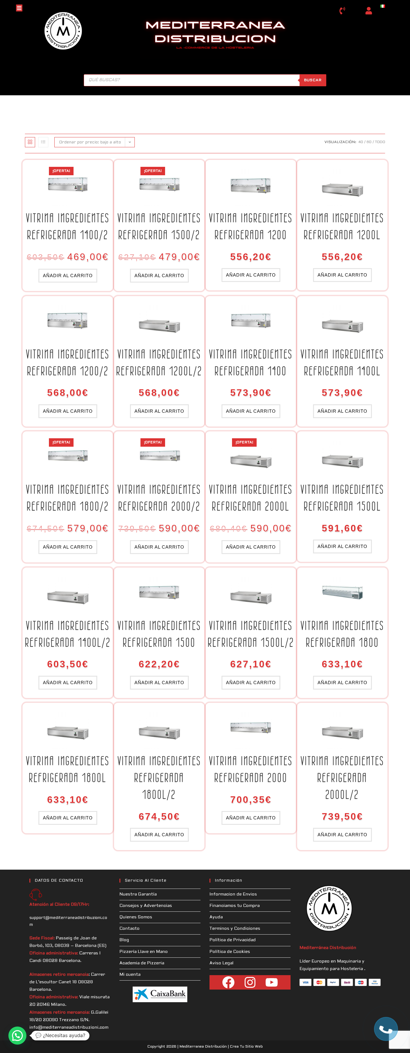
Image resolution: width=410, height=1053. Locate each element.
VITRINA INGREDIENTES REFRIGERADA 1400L (342, 362)
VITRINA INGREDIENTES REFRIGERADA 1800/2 (68, 498)
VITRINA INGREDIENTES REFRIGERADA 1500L (342, 498)
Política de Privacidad (233, 940)
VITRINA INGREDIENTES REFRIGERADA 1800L (68, 769)
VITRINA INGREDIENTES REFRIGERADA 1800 (342, 634)
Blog (124, 940)
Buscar (313, 80)
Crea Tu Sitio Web (246, 1046)
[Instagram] (250, 982)
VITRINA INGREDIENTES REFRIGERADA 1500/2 (159, 226)
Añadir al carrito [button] (68, 275)
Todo (380, 142)
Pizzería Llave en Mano (143, 951)
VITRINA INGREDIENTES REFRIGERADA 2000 (251, 769)
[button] (17, 1036)
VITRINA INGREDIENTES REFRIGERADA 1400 (251, 362)
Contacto (129, 928)
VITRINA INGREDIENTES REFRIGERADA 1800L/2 (159, 777)
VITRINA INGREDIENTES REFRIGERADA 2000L (251, 498)
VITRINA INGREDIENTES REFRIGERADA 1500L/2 (251, 634)
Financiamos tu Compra (235, 905)
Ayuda (216, 917)
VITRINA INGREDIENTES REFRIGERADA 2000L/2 (342, 777)
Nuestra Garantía (138, 894)
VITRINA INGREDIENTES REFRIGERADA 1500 (159, 634)
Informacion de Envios (233, 894)
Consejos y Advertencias (145, 905)
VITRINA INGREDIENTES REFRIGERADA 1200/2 (68, 362)
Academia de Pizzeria (141, 963)
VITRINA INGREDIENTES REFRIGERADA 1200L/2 (159, 362)
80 (369, 142)
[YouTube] (271, 982)
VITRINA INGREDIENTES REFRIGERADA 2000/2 (159, 498)
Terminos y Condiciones (235, 928)
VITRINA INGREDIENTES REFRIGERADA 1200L (342, 226)
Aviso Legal (222, 963)
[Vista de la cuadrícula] (30, 142)
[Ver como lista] (43, 142)
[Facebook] (228, 982)
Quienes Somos (135, 917)
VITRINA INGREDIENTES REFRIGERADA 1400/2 (68, 226)
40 (360, 142)
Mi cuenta (129, 974)
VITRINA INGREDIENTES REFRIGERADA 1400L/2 (68, 634)
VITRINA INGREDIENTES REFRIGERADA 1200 (251, 226)
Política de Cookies (230, 951)
